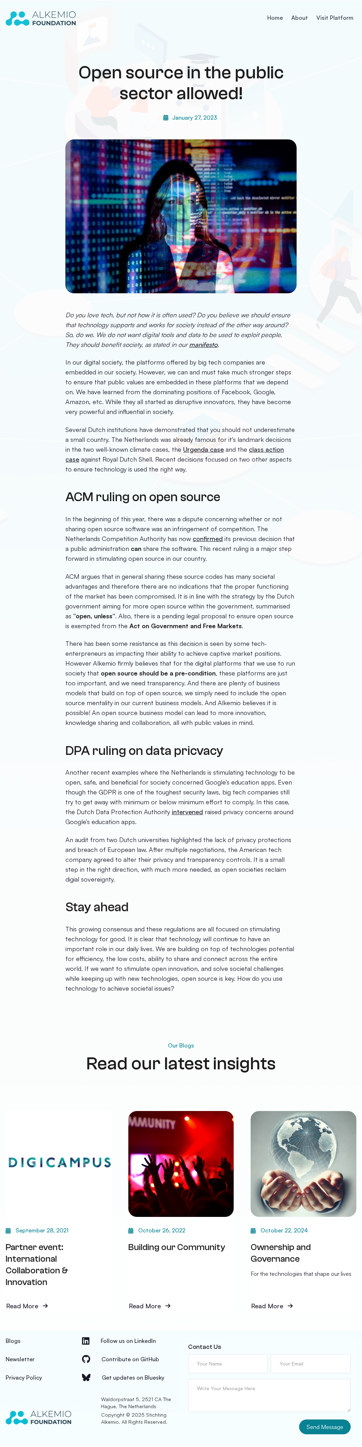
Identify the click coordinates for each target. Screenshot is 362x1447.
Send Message (324, 1426)
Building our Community (176, 1247)
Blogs (13, 1340)
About (299, 17)
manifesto (203, 344)
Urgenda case (203, 449)
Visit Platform (335, 17)
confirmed (208, 538)
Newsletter (20, 1359)
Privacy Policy (24, 1377)
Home (275, 17)
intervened (187, 812)
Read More (22, 1306)
